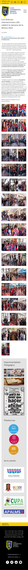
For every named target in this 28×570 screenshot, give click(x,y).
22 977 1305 (11, 533)
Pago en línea (13, 557)
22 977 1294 (20, 531)
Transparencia (13, 554)
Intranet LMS (5, 3)
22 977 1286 (20, 533)
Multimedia (9, 36)
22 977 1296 (11, 531)
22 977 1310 (20, 535)
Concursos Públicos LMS (5, 524)
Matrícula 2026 (6, 1)
